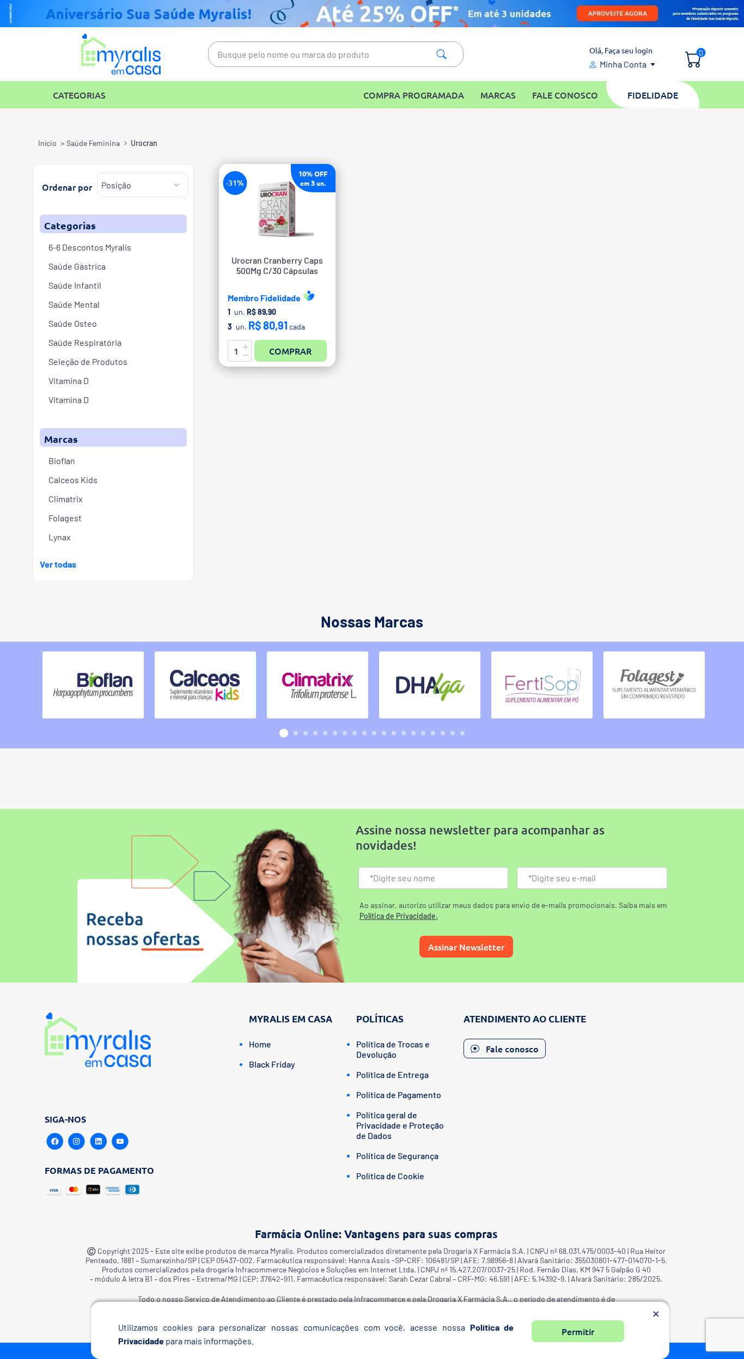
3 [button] (305, 733)
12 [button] (394, 733)
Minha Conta (623, 64)
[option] (93, 684)
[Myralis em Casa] (121, 54)
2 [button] (296, 733)
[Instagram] (77, 1141)
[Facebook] (55, 1141)
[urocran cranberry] (277, 209)
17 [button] (443, 733)
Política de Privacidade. (398, 916)
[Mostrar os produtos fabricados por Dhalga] (429, 684)
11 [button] (384, 733)
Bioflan (61, 460)
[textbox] (336, 54)
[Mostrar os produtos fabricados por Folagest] (654, 684)
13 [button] (403, 733)
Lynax (59, 537)
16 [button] (433, 733)
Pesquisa (441, 54)
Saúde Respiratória (84, 342)
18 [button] (452, 733)
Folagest (65, 518)
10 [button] (374, 733)
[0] (693, 60)
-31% (235, 183)
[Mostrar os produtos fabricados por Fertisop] (542, 684)
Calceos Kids (72, 479)
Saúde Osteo (72, 323)
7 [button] (345, 733)
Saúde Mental (74, 304)
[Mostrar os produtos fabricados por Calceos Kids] (205, 684)
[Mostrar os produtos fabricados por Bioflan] (93, 684)
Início (47, 143)
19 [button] (462, 733)
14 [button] (413, 733)
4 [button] (315, 733)
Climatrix (65, 498)
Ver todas (58, 564)
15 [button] (423, 733)
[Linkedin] (98, 1141)
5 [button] (325, 733)
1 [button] (283, 733)
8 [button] (354, 733)
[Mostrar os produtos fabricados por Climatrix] (317, 684)
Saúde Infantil (74, 285)
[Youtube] (120, 1141)
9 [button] (364, 733)
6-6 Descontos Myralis (89, 247)
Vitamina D (68, 380)
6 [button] (335, 733)
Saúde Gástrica (77, 266)
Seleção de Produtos (87, 361)
